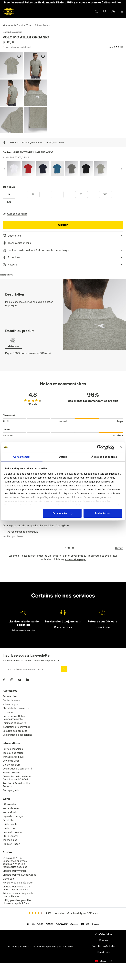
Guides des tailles (17, 213)
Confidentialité (103, 934)
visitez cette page (75, 559)
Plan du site (103, 952)
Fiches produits (11, 772)
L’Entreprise (9, 804)
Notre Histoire (11, 808)
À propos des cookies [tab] (104, 456)
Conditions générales (104, 946)
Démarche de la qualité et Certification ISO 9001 (17, 778)
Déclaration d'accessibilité (17, 734)
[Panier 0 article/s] (113, 11)
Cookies (103, 940)
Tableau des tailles (13, 752)
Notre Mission (10, 812)
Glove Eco (8, 878)
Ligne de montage (13, 816)
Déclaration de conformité (17, 768)
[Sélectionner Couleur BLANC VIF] (14, 168)
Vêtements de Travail (13, 25)
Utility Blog (9, 828)
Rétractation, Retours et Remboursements (16, 717)
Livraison (8, 712)
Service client (10, 696)
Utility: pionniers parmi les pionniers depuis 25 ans (17, 902)
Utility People (10, 824)
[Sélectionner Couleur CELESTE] (57, 168)
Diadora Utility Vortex (15, 870)
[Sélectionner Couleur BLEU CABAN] (42, 168)
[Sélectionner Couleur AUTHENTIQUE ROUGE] (28, 168)
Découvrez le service (23, 630)
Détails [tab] (63, 456)
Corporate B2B (11, 764)
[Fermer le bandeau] (121, 447)
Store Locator (10, 836)
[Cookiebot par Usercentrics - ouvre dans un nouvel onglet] (99, 447)
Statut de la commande (16, 708)
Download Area (11, 760)
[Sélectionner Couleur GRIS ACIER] (71, 168)
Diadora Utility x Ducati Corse (19, 874)
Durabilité (8, 820)
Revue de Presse (12, 832)
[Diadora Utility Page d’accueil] (9, 11)
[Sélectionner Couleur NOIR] (86, 168)
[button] (96, 11)
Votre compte (10, 704)
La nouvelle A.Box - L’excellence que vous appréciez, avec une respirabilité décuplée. (15, 862)
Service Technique (13, 748)
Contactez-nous (63, 627)
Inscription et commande (17, 726)
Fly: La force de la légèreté (18, 882)
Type (28, 25)
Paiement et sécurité (14, 723)
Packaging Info (11, 790)
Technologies (10, 839)
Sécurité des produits (15, 730)
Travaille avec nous (13, 756)
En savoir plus (102, 627)
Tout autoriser (103, 513)
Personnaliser (60, 513)
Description (14, 235)
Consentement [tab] (21, 456)
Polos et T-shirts (42, 25)
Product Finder (11, 843)
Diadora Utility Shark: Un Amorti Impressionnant (16, 888)
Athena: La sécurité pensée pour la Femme (18, 895)
